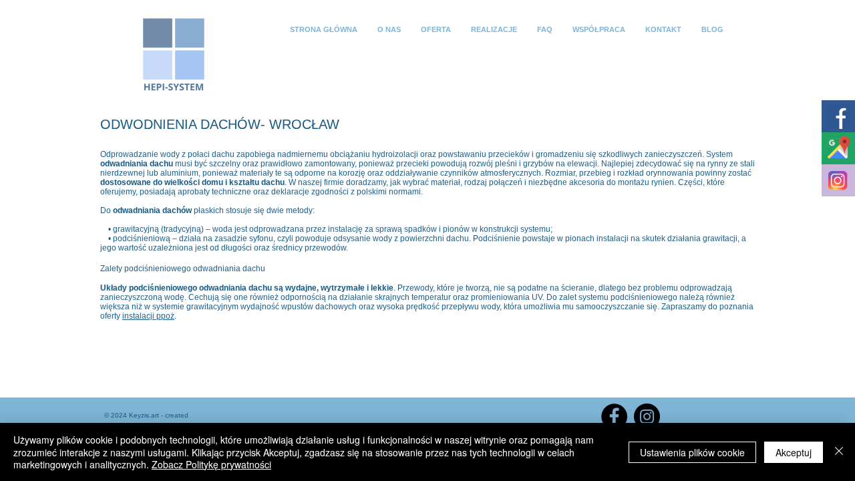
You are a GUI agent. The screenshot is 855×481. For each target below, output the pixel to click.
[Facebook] (614, 417)
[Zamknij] (839, 452)
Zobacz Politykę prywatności (211, 464)
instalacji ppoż (148, 316)
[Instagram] (647, 417)
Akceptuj (794, 452)
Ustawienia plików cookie (692, 452)
